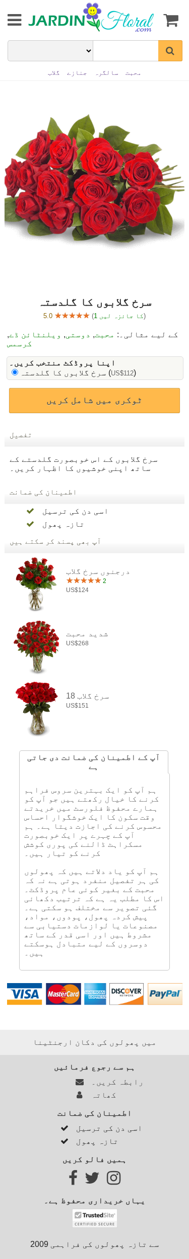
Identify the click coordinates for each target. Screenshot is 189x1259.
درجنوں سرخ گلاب (98, 571)
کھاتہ (101, 1095)
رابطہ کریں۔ (115, 1082)
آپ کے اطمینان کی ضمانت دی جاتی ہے (93, 761)
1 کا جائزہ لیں (119, 316)
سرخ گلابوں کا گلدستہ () (78, 372)
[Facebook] (73, 1181)
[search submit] (170, 50)
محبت (105, 334)
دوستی (78, 334)
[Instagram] (113, 1181)
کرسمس (19, 343)
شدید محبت (87, 633)
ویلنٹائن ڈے (35, 334)
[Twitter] (92, 1181)
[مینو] (7, 20)
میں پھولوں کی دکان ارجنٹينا (95, 1042)
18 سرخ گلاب (87, 696)
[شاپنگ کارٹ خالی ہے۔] (170, 20)
